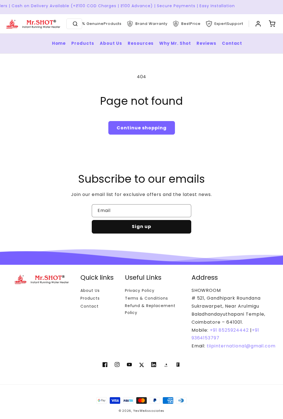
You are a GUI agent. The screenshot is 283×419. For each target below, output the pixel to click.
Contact (232, 43)
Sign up (141, 226)
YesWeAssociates (149, 410)
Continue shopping (142, 128)
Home (59, 43)
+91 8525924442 (229, 330)
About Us (111, 43)
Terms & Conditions (146, 298)
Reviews (206, 43)
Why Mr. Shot (175, 43)
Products (82, 43)
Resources (141, 43)
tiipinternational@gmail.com (240, 346)
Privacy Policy (139, 290)
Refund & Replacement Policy (150, 309)
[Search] (75, 24)
